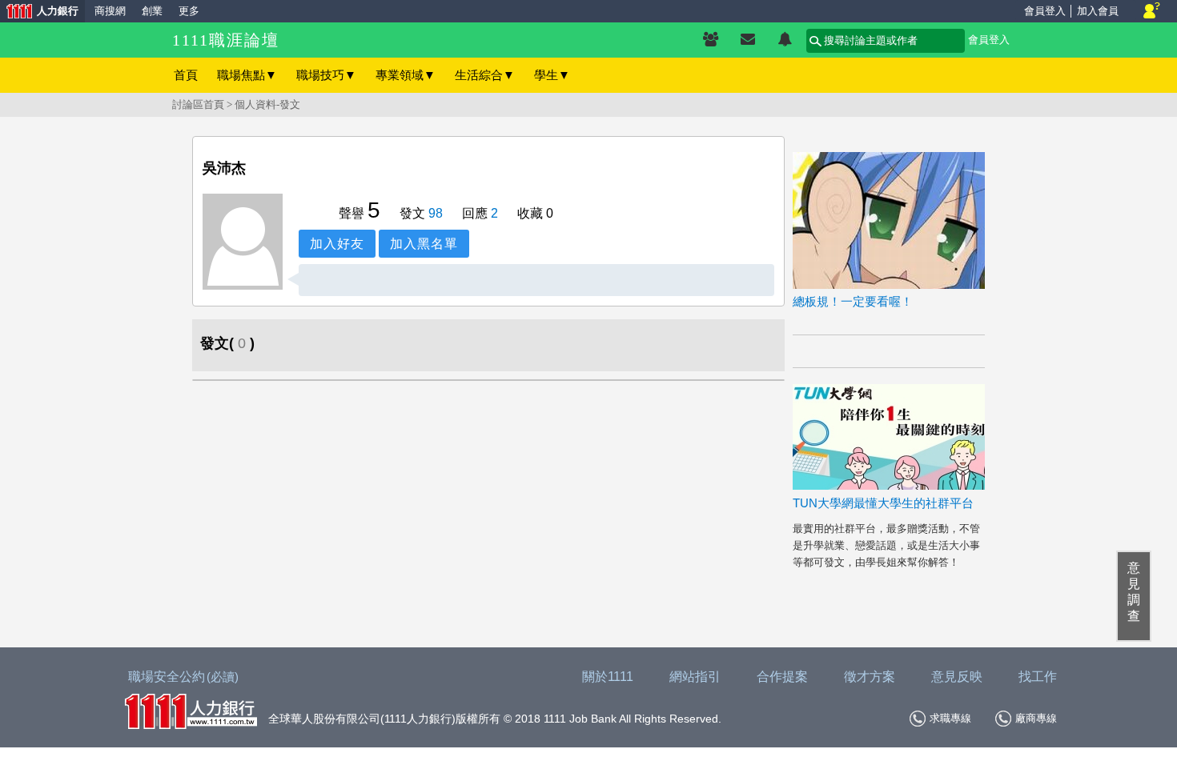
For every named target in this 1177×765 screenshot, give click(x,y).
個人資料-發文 (267, 104)
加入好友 (337, 243)
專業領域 (406, 75)
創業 (152, 11)
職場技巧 (326, 75)
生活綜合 (485, 75)
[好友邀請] (710, 40)
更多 (189, 11)
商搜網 (110, 11)
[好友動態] (784, 40)
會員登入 (1045, 11)
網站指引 (695, 676)
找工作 (1037, 676)
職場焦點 (247, 75)
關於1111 (607, 676)
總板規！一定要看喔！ (853, 301)
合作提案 (782, 676)
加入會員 (1098, 11)
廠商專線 (1036, 718)
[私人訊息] (747, 40)
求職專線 (950, 718)
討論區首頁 (198, 104)
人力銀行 (39, 12)
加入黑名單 (424, 243)
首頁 (186, 75)
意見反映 (956, 676)
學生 (552, 75)
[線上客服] (1151, 11)
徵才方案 (869, 676)
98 (435, 213)
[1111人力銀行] (190, 709)
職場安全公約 (183, 676)
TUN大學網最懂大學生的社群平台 (883, 503)
